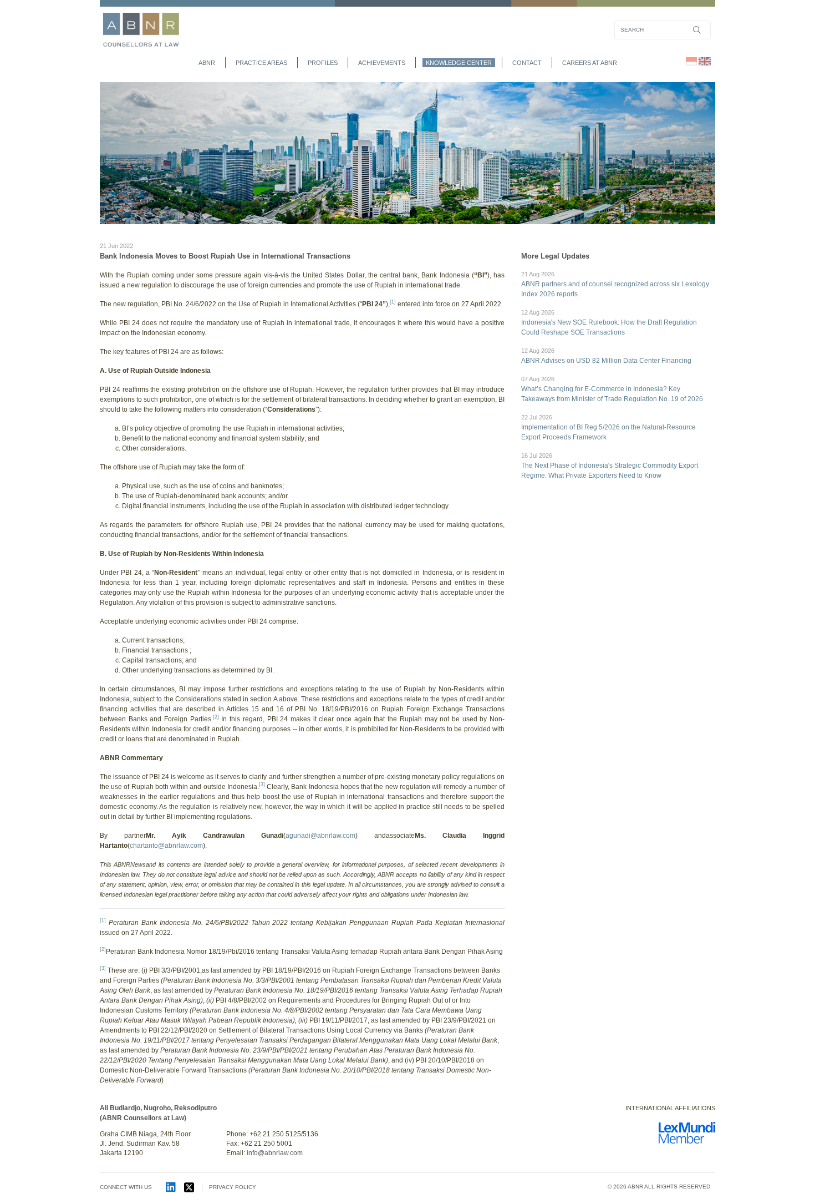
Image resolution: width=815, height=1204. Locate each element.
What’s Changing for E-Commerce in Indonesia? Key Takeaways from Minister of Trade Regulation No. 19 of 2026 (612, 389)
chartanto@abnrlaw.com (166, 845)
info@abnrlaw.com (275, 1153)
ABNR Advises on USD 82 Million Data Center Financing (606, 356)
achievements (381, 62)
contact (527, 62)
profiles (323, 62)
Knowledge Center (459, 62)
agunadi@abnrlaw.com (320, 835)
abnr (206, 62)
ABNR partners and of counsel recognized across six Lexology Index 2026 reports (615, 284)
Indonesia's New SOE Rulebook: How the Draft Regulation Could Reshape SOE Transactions (609, 322)
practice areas (261, 62)
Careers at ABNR (589, 62)
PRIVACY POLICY (232, 1187)
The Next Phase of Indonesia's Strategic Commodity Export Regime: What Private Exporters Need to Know (609, 465)
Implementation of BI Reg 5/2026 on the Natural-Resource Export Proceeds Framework (608, 427)
